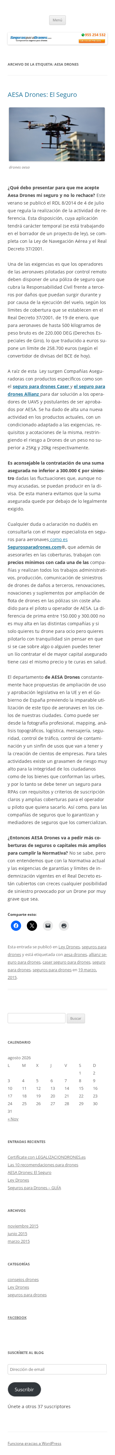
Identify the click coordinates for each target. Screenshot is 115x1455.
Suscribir (24, 1389)
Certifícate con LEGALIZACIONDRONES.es (47, 1157)
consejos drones (23, 1279)
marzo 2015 (19, 1241)
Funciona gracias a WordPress (34, 1443)
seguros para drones (52, 970)
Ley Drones (69, 947)
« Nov (13, 1119)
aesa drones (75, 954)
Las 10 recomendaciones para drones (43, 1165)
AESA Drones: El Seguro (42, 94)
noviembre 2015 (23, 1226)
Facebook (17, 1317)
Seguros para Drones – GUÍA (34, 1188)
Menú (57, 20)
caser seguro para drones (66, 962)
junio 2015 (17, 1233)
